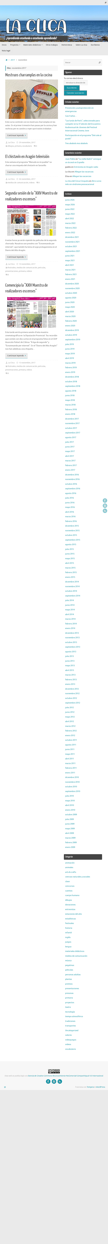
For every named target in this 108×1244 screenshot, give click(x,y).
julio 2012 (69, 707)
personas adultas (73, 974)
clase (67, 881)
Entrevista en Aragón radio (86, 167)
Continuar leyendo (15, 135)
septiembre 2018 (72, 386)
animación (70, 863)
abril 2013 (69, 670)
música (68, 960)
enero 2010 (70, 810)
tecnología (70, 1012)
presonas (69, 993)
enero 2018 (70, 414)
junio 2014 (69, 605)
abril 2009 (69, 833)
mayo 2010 (70, 800)
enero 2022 (70, 232)
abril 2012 (69, 721)
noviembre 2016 (72, 479)
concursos (69, 886)
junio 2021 (69, 256)
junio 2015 (69, 554)
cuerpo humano (72, 895)
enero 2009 (70, 847)
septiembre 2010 (72, 791)
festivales (12, 268)
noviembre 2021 (72, 242)
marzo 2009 (70, 838)
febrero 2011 (71, 768)
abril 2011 (69, 758)
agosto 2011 (70, 745)
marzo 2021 (70, 270)
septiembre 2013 (72, 647)
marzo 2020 (70, 316)
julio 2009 (69, 819)
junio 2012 (69, 712)
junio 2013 (69, 661)
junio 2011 (69, 749)
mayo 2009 (70, 828)
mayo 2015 (70, 558)
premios (69, 984)
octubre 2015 (71, 535)
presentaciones (11, 271)
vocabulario (27, 146)
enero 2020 (70, 326)
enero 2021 (70, 279)
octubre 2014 (71, 591)
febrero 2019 (71, 367)
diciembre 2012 (72, 689)
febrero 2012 (71, 731)
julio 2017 (69, 442)
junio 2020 (69, 302)
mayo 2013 (70, 665)
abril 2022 (69, 218)
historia (68, 928)
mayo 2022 (70, 214)
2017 (13, 60)
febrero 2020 (71, 321)
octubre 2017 (71, 428)
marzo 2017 (70, 460)
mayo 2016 (70, 507)
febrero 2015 (71, 572)
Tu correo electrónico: (73, 78)
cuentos (68, 891)
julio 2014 (69, 600)
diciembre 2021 (72, 237)
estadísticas (70, 919)
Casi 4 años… (71, 116)
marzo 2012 (70, 726)
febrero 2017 (71, 465)
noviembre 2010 (72, 782)
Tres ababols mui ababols (76, 143)
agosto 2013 (70, 651)
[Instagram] (105, 505)
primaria (18, 146)
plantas (68, 979)
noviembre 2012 (72, 693)
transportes (70, 1026)
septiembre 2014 (72, 596)
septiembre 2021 (72, 251)
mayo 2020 (70, 307)
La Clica (11, 142)
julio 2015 (69, 549)
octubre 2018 (71, 381)
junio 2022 (69, 209)
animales (69, 867)
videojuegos (70, 1040)
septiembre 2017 (72, 433)
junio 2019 (69, 349)
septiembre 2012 (72, 703)
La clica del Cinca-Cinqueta (77, 181)
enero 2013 (70, 684)
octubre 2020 (71, 293)
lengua (68, 946)
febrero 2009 (71, 842)
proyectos (69, 1002)
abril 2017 (69, 456)
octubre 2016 (71, 484)
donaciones (70, 904)
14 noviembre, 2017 (27, 264)
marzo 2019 (70, 363)
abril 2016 (69, 512)
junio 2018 (69, 395)
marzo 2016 (70, 516)
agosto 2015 (70, 544)
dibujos (11, 146)
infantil (68, 932)
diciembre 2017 (72, 419)
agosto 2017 (70, 437)
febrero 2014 (71, 624)
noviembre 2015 (72, 530)
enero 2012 (70, 735)
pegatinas (69, 965)
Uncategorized (71, 1030)
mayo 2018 (70, 400)
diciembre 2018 (72, 377)
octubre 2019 (71, 335)
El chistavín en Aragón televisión (27, 156)
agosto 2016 (70, 493)
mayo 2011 (70, 754)
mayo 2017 (70, 451)
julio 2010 (69, 796)
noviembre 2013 (72, 637)
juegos (68, 942)
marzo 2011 (70, 763)
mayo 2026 (70, 204)
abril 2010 (69, 805)
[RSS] (105, 511)
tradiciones (70, 1021)
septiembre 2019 (72, 339)
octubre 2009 (71, 814)
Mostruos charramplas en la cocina (28, 75)
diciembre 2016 (72, 475)
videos (32, 183)
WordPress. (100, 1087)
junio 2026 (69, 200)
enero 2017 (70, 470)
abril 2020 (69, 311)
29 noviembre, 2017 (27, 142)
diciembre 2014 (72, 582)
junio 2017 (69, 447)
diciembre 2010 (72, 777)
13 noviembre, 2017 (27, 363)
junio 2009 (69, 824)
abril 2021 (69, 265)
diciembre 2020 (72, 284)
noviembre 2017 (72, 423)
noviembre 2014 (72, 586)
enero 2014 (70, 628)
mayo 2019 (70, 353)
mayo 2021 (70, 260)
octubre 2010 (71, 786)
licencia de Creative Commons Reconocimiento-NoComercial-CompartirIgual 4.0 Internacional (65, 1076)
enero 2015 (70, 577)
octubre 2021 (71, 246)
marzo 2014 (70, 619)
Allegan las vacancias (84, 172)
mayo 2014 (70, 609)
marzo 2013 (70, 675)
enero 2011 (70, 773)
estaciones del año (73, 914)
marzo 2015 (70, 568)
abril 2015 (69, 563)
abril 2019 (69, 358)
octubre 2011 (71, 740)
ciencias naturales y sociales (77, 877)
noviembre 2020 (72, 288)
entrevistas (70, 909)
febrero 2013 (71, 679)
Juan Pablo (70, 159)
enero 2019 (70, 372)
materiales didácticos (74, 951)
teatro (68, 1007)
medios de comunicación (18, 183)
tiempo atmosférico (74, 1016)
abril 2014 (69, 614)
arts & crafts (70, 872)
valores (68, 1035)
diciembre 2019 (72, 330)
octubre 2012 (71, 698)
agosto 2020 (70, 298)
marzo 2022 (70, 223)
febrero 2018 (71, 409)
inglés (68, 937)
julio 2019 (69, 344)
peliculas (41, 268)
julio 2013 (69, 656)
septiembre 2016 (72, 488)
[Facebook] (105, 500)
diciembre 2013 (72, 633)
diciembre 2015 (72, 526)
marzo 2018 (70, 405)
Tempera (90, 1087)
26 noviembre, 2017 (27, 179)
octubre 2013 (71, 642)
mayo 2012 (70, 717)
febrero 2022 (71, 228)
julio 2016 (69, 498)
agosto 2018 (70, 391)
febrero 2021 (71, 274)
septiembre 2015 (72, 540)
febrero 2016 (71, 521)
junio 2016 (69, 502)
